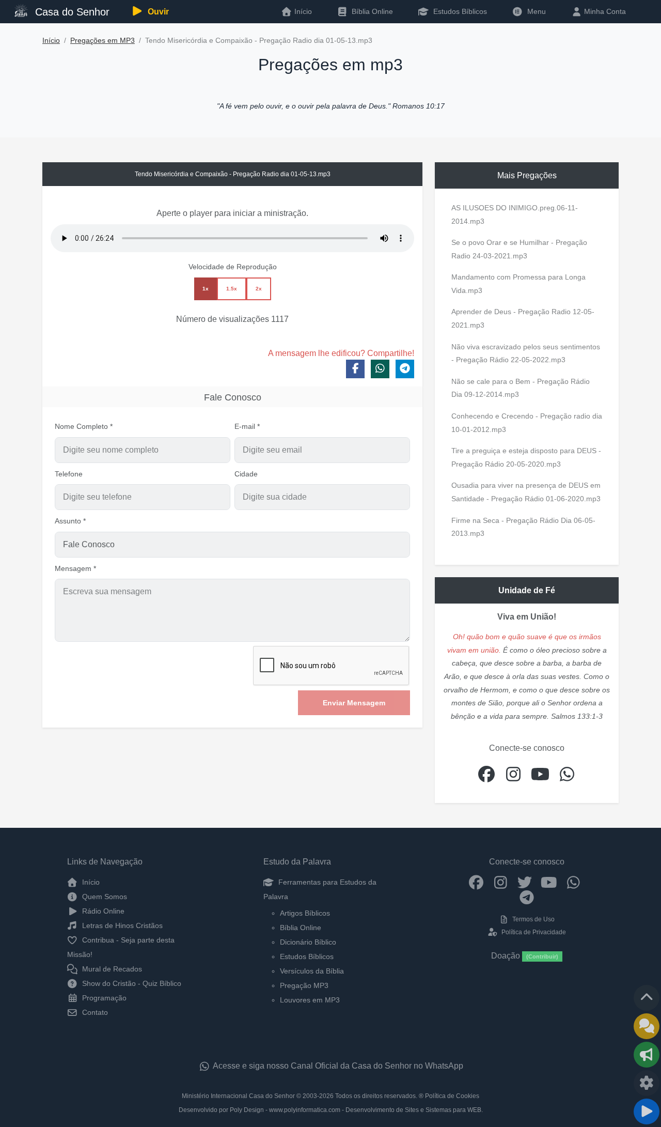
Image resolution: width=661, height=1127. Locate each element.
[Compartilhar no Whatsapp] (380, 369)
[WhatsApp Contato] (573, 882)
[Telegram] (527, 897)
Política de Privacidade (532, 932)
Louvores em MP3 (310, 1000)
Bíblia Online (371, 11)
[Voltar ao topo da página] (646, 998)
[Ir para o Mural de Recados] (646, 1026)
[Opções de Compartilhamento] (646, 1055)
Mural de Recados (111, 969)
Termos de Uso (533, 919)
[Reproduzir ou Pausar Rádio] (646, 1111)
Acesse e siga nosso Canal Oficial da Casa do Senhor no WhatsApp (337, 1065)
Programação (103, 998)
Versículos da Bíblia (312, 971)
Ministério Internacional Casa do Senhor (238, 1096)
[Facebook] (476, 882)
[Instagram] (501, 882)
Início (51, 40)
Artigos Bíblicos (305, 913)
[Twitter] (525, 882)
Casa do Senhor (70, 12)
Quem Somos (103, 896)
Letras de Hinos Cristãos (121, 925)
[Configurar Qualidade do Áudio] (646, 1083)
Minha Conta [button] (604, 11)
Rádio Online (102, 911)
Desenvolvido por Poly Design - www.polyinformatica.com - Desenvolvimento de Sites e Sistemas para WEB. (331, 1110)
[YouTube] (549, 882)
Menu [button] (534, 11)
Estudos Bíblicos (459, 11)
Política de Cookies (452, 1096)
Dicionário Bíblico (308, 942)
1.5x (231, 288)
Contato (94, 1012)
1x (205, 288)
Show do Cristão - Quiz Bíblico (130, 983)
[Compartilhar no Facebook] (355, 369)
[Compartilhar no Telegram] (405, 369)
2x (259, 288)
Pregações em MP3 (102, 40)
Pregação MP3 (304, 985)
